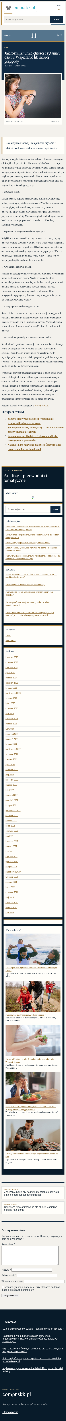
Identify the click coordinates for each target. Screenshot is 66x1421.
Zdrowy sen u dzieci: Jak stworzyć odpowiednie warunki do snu (32, 1155)
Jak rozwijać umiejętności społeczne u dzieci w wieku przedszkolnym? (31, 1360)
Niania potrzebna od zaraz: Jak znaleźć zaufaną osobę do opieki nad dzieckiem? (31, 576)
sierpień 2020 (11, 882)
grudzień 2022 (12, 739)
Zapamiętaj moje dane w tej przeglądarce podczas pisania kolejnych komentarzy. (31, 1288)
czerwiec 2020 (12, 892)
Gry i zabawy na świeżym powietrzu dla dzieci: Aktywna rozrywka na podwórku (32, 1350)
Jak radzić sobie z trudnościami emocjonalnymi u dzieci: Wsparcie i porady (31, 1060)
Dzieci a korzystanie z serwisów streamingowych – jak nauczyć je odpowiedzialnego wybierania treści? (30, 614)
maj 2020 (10, 897)
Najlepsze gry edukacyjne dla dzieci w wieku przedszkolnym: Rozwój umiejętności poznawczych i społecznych (31, 1339)
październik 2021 (13, 810)
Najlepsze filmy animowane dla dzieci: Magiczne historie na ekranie (30, 1207)
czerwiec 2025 (12, 662)
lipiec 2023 (10, 703)
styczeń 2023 (11, 734)
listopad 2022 (11, 744)
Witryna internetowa (12, 1281)
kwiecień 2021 (12, 841)
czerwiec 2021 (12, 831)
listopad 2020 (11, 867)
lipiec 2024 (10, 672)
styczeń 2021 (11, 856)
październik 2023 (13, 693)
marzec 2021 (11, 846)
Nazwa (6, 1269)
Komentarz (8, 1244)
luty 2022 (10, 790)
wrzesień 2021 (12, 815)
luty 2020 (10, 913)
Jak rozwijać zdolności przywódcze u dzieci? (25, 1015)
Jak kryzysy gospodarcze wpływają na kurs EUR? (28, 543)
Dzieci (7, 47)
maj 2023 (10, 713)
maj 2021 (10, 836)
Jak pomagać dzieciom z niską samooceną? (25, 584)
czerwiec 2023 (12, 708)
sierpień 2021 (11, 821)
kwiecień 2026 (12, 657)
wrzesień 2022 (12, 754)
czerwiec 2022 (12, 769)
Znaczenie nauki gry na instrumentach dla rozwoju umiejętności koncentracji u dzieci (31, 1192)
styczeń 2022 (11, 795)
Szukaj (56, 19)
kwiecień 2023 (12, 718)
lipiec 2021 (10, 826)
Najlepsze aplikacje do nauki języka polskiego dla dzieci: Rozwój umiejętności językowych (31, 1108)
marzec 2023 (11, 724)
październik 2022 (13, 749)
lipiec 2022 (10, 764)
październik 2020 (13, 872)
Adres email (9, 1275)
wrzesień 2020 (12, 877)
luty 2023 (10, 729)
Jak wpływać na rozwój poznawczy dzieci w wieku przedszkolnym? (28, 603)
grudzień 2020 (12, 861)
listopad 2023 (11, 688)
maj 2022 (10, 775)
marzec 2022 (11, 785)
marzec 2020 (11, 907)
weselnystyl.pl (42, 405)
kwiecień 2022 (12, 780)
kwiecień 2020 (12, 902)
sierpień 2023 (11, 698)
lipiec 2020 (10, 887)
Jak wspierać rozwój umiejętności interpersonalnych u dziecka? (29, 593)
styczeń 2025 (11, 667)
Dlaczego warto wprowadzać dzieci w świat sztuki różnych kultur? (31, 969)
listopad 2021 (11, 805)
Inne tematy (11, 640)
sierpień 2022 (11, 759)
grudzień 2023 (12, 683)
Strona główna (10, 1412)
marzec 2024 (11, 678)
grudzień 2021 (12, 800)
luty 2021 (10, 851)
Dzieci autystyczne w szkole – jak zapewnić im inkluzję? (33, 1328)
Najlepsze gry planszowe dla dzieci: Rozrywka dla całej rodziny (32, 1370)
